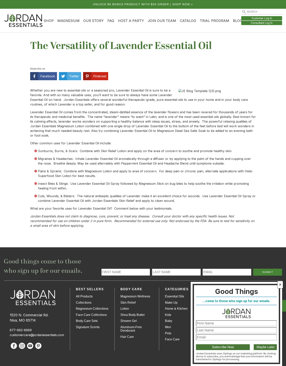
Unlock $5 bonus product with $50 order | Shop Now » (143, 4)
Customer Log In (262, 18)
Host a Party (131, 21)
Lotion (124, 308)
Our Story (93, 21)
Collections (83, 302)
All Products (84, 296)
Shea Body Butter (132, 314)
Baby (168, 320)
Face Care (172, 339)
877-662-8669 (21, 330)
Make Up (171, 302)
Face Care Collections (91, 314)
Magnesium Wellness (135, 296)
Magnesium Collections (92, 308)
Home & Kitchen (176, 308)
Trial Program (214, 21)
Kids (168, 314)
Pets (168, 333)
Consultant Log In (262, 22)
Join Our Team (162, 21)
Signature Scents (88, 327)
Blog (237, 21)
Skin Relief (128, 302)
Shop (49, 21)
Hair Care (127, 336)
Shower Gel (128, 320)
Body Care (131, 289)
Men (168, 327)
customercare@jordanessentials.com (37, 335)
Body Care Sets (87, 320)
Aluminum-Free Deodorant (131, 328)
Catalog (188, 21)
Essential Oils (174, 296)
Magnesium (68, 21)
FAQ (110, 21)
